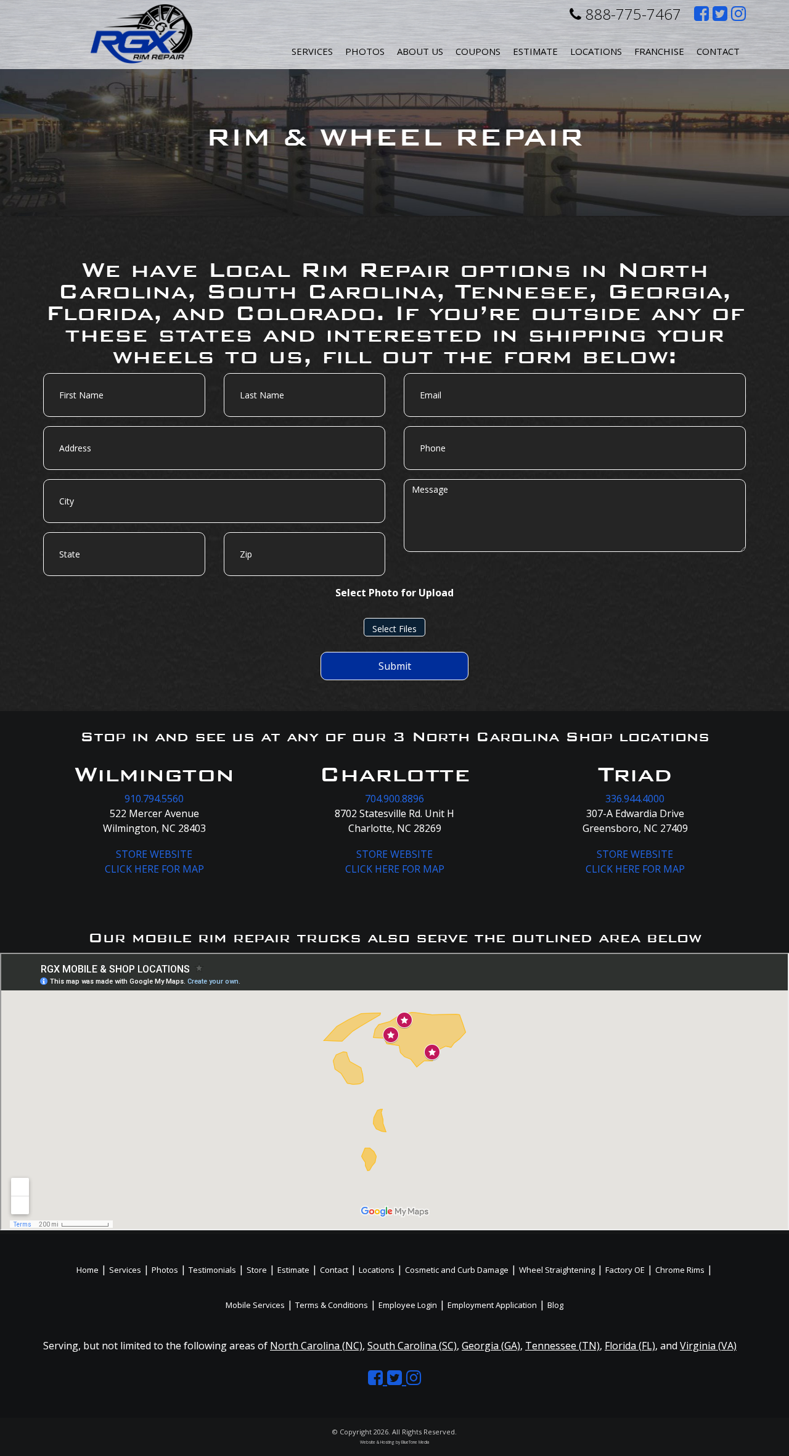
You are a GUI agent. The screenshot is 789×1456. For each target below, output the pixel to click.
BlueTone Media (415, 1442)
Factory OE (625, 1269)
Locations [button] (596, 51)
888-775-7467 (631, 14)
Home (87, 1269)
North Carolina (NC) (316, 1345)
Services (312, 51)
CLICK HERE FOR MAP (154, 869)
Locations (376, 1269)
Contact (718, 51)
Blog (555, 1304)
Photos (365, 51)
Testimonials (212, 1269)
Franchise (659, 51)
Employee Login (407, 1304)
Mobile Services (255, 1304)
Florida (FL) (630, 1345)
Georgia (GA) (491, 1345)
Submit (394, 666)
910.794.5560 (154, 798)
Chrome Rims (680, 1269)
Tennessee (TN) (562, 1345)
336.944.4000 (634, 798)
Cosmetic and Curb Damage (457, 1269)
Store (257, 1269)
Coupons (478, 51)
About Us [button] (420, 51)
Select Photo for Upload (394, 592)
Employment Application (492, 1304)
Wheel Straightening (557, 1269)
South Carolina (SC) (412, 1345)
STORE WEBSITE (154, 854)
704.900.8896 (394, 798)
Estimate (535, 51)
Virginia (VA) (708, 1345)
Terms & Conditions (331, 1304)
